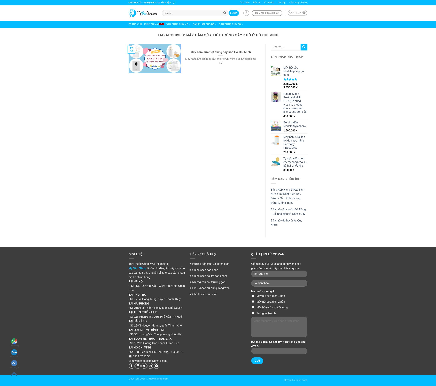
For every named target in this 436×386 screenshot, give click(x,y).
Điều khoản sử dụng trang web (211, 288)
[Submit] (304, 47)
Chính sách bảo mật (204, 294)
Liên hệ (256, 2)
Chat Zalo (14, 357)
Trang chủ (135, 24)
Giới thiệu (245, 2)
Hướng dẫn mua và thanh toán (210, 263)
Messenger (14, 367)
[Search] (225, 13)
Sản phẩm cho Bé (203, 24)
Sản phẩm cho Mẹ (177, 24)
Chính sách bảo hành (205, 269)
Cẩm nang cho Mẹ (298, 2)
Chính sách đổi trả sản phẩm (209, 275)
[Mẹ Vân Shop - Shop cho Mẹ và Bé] (143, 13)
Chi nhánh (269, 2)
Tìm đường (14, 346)
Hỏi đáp (281, 2)
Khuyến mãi (151, 24)
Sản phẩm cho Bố (230, 24)
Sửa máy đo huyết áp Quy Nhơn (286, 222)
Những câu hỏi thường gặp (208, 282)
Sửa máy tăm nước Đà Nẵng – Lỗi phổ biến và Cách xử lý (288, 211)
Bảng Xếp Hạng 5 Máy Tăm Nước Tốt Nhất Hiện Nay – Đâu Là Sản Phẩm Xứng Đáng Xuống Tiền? (287, 196)
